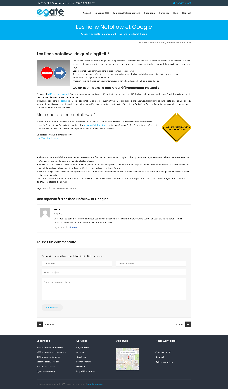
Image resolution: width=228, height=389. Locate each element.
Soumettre (52, 307)
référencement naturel (58, 94)
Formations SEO (83, 361)
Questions (149, 13)
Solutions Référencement (126, 13)
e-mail (161, 357)
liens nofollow (48, 188)
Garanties (164, 13)
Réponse (72, 227)
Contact (186, 13)
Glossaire (80, 366)
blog (175, 13)
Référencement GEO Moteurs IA (51, 352)
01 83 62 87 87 (86, 3)
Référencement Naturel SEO (50, 347)
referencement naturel (66, 188)
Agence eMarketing (46, 371)
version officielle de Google (96, 125)
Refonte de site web (46, 366)
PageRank (64, 100)
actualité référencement (103, 34)
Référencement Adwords (48, 357)
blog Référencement (86, 371)
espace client (183, 3)
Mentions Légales (95, 384)
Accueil (87, 13)
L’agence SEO (102, 13)
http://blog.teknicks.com (48, 138)
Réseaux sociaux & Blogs (48, 361)
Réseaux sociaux (165, 362)
